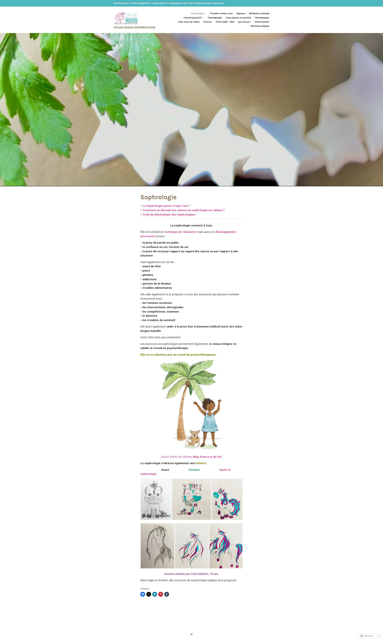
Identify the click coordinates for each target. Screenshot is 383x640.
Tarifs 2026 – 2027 (224, 21)
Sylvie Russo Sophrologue (135, 27)
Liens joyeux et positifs (238, 17)
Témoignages (215, 17)
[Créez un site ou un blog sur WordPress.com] (191, 634)
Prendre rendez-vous (221, 13)
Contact (207, 21)
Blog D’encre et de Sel (207, 456)
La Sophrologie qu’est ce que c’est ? (166, 206)
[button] (156, 499)
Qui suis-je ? (244, 21)
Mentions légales (260, 26)
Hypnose (241, 13)
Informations (262, 21)
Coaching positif (192, 17)
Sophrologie (197, 13)
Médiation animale (259, 13)
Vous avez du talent (189, 21)
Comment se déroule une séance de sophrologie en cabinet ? (184, 210)
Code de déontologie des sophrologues (169, 214)
